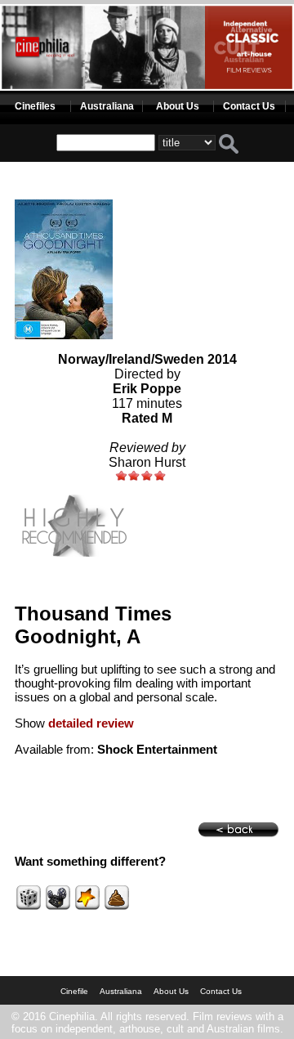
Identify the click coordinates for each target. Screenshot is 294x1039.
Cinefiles (35, 106)
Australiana (107, 106)
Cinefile (74, 991)
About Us (177, 106)
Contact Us (249, 106)
